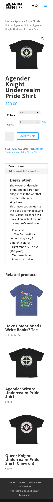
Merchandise (24, 486)
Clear (44, 121)
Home (9, 21)
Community (25, 495)
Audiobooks (35, 482)
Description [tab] (16, 166)
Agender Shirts (22, 25)
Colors (11, 115)
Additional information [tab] (23, 171)
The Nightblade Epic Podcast (24, 490)
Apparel (19, 21)
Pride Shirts (27, 152)
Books (22, 482)
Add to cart (27, 136)
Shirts (29, 21)
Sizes (10, 125)
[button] (42, 38)
